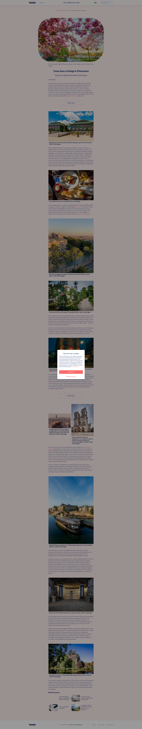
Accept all (71, 372)
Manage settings (71, 376)
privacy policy (75, 366)
